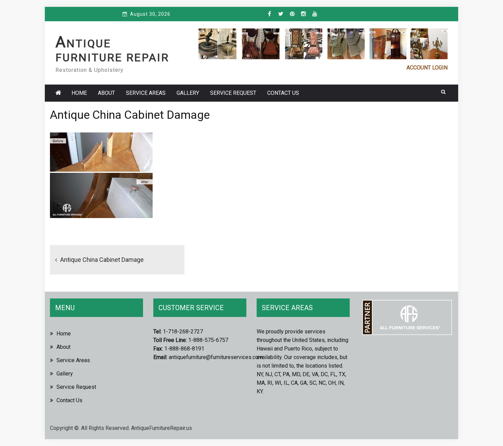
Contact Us (283, 93)
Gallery (188, 93)
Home (79, 93)
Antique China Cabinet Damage (102, 259)
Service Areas (146, 93)
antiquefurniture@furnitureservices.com (216, 357)
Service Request (233, 93)
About (106, 93)
